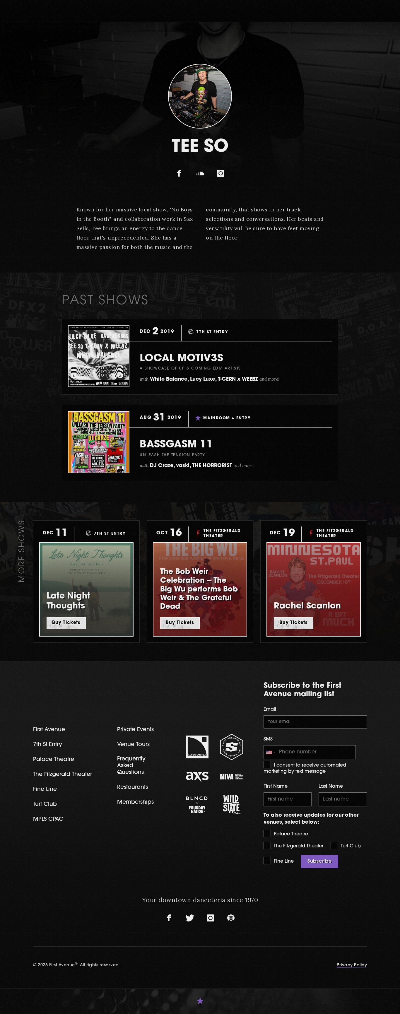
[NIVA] (231, 776)
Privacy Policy (352, 965)
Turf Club (350, 846)
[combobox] (270, 752)
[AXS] (197, 777)
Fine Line (283, 861)
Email (270, 709)
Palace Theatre (290, 834)
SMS (268, 739)
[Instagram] (220, 173)
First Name (276, 786)
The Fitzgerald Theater (297, 846)
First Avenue (49, 730)
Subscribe (319, 861)
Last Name (331, 786)
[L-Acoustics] (197, 747)
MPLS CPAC (48, 819)
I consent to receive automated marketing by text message (305, 768)
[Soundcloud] (200, 173)
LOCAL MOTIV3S (181, 359)
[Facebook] (179, 173)
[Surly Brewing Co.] (231, 747)
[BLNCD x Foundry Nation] (197, 804)
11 (176, 445)
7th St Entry (47, 745)
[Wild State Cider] (231, 804)
